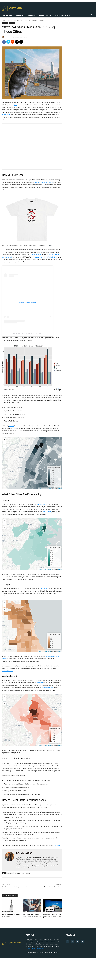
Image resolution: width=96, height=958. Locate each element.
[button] (91, 15)
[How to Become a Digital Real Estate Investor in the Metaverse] (32, 905)
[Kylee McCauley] (3, 37)
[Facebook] (4, 42)
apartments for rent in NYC (37, 952)
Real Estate (9, 20)
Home (3, 20)
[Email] (17, 42)
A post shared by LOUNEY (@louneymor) (27, 333)
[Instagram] (67, 941)
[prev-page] (3, 922)
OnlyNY (51, 245)
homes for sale (54, 952)
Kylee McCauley (10, 37)
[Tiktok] (72, 941)
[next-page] (6, 922)
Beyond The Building (7, 911)
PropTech (46, 911)
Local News (16, 20)
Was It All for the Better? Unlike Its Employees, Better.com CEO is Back (52, 916)
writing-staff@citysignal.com (35, 948)
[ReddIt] (12, 42)
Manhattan (17, 873)
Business (25, 911)
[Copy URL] (21, 42)
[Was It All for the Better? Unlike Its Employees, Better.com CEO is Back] (52, 905)
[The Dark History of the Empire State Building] (11, 905)
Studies (28, 873)
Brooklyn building (35, 254)
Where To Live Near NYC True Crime (51, 887)
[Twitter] (8, 42)
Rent (23, 873)
